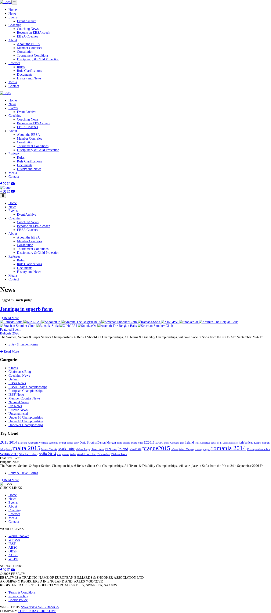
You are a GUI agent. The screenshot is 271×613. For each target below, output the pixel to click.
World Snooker (87, 454)
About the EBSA (28, 44)
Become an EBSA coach (33, 32)
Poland (123, 449)
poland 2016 (135, 449)
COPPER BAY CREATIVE (37, 611)
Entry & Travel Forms (23, 344)
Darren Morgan (106, 442)
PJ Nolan (111, 449)
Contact (13, 86)
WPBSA (14, 540)
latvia (9, 449)
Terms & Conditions (22, 592)
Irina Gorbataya (202, 443)
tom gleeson (63, 454)
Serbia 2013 (9, 454)
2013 (4, 442)
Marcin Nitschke (49, 449)
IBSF (12, 543)
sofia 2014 (47, 454)
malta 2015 (26, 448)
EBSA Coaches (27, 36)
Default (13, 379)
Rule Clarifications (29, 70)
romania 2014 (228, 448)
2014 (13, 442)
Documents (24, 74)
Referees (14, 63)
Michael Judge (83, 449)
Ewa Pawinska (162, 443)
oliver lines (97, 449)
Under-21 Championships (25, 425)
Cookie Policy (18, 600)
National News (18, 402)
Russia (250, 449)
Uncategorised (18, 413)
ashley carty (73, 442)
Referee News (18, 410)
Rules (21, 67)
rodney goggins (202, 449)
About (12, 40)
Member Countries (29, 48)
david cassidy (123, 442)
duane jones (137, 442)
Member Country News (24, 398)
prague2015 (156, 448)
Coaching (14, 25)
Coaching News (28, 29)
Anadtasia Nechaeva (38, 442)
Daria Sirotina (88, 442)
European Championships (25, 390)
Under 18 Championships (25, 421)
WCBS (13, 559)
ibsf (182, 443)
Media (12, 82)
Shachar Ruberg (28, 454)
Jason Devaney (230, 443)
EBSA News (17, 383)
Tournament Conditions (32, 55)
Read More (11, 351)
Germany (174, 443)
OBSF (12, 551)
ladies (3, 449)
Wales (73, 454)
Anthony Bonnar (57, 442)
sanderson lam (262, 449)
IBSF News (16, 394)
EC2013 (149, 442)
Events (13, 17)
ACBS (13, 555)
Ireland (189, 442)
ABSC (13, 547)
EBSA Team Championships (27, 387)
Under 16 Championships (25, 417)
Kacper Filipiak (262, 442)
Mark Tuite (66, 449)
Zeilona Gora (103, 454)
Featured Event (10, 329)
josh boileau (246, 442)
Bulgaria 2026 (9, 333)
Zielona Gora (119, 454)
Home (12, 9)
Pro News (15, 406)
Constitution (25, 51)
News (12, 13)
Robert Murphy (186, 449)
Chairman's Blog (19, 371)
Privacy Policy (18, 596)
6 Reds (13, 368)
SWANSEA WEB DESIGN (40, 607)
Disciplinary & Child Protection (38, 59)
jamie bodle (217, 443)
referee (174, 449)
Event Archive (26, 21)
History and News (29, 78)
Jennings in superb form (26, 309)
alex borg (22, 443)
